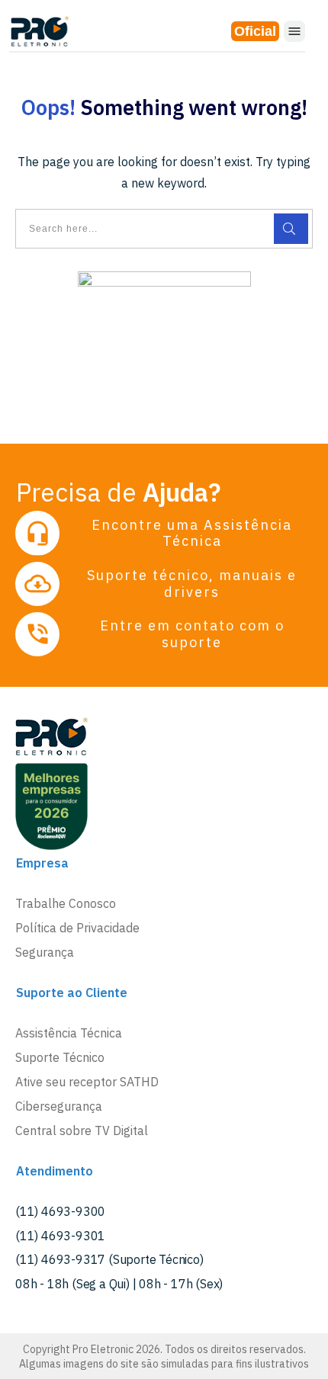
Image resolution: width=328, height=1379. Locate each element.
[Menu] (294, 31)
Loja (255, 31)
